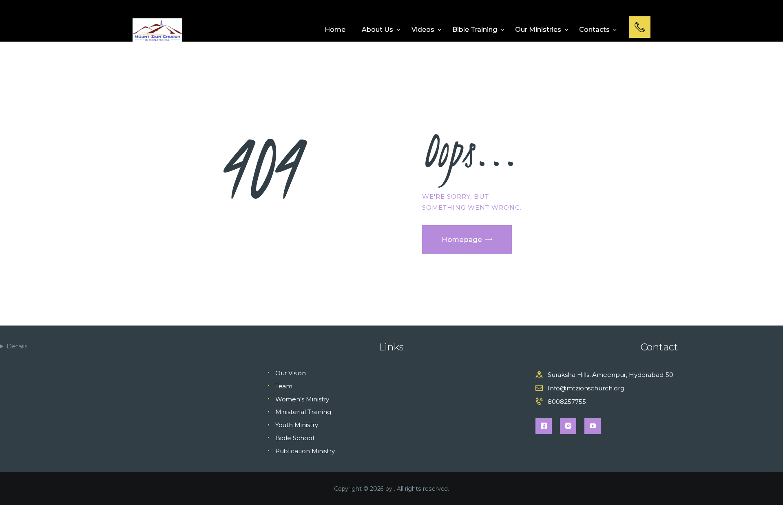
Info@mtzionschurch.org (586, 388)
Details (17, 346)
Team (284, 386)
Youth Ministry (296, 425)
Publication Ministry (305, 451)
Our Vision (290, 373)
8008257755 (567, 401)
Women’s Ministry (302, 399)
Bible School (294, 438)
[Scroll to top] (762, 485)
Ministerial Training (303, 412)
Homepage (462, 239)
